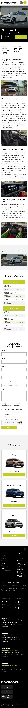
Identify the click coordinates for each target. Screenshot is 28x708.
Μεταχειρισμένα (5, 570)
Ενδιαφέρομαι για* (6, 381)
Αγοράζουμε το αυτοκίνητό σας (21, 576)
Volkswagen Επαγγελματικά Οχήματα (5, 567)
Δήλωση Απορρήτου (12, 705)
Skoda (3, 563)
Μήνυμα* (3, 389)
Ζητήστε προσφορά (21, 36)
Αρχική (3, 555)
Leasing (19, 555)
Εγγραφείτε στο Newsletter (10, 582)
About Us (3, 558)
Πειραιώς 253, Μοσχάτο (7, 667)
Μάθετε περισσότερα (14, 471)
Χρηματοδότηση (21, 558)
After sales (20, 560)
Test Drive (7, 36)
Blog (2, 573)
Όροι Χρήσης (4, 705)
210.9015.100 (5, 626)
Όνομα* (3, 350)
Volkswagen (4, 560)
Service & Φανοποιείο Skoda (21, 564)
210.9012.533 (5, 641)
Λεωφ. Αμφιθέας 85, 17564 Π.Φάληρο (10, 652)
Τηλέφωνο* (4, 366)
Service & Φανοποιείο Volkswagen (20, 568)
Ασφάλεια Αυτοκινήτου (20, 572)
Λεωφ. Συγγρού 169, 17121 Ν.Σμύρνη (10, 637)
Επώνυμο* (3, 358)
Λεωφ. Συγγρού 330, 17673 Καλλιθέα (10, 622)
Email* (3, 374)
